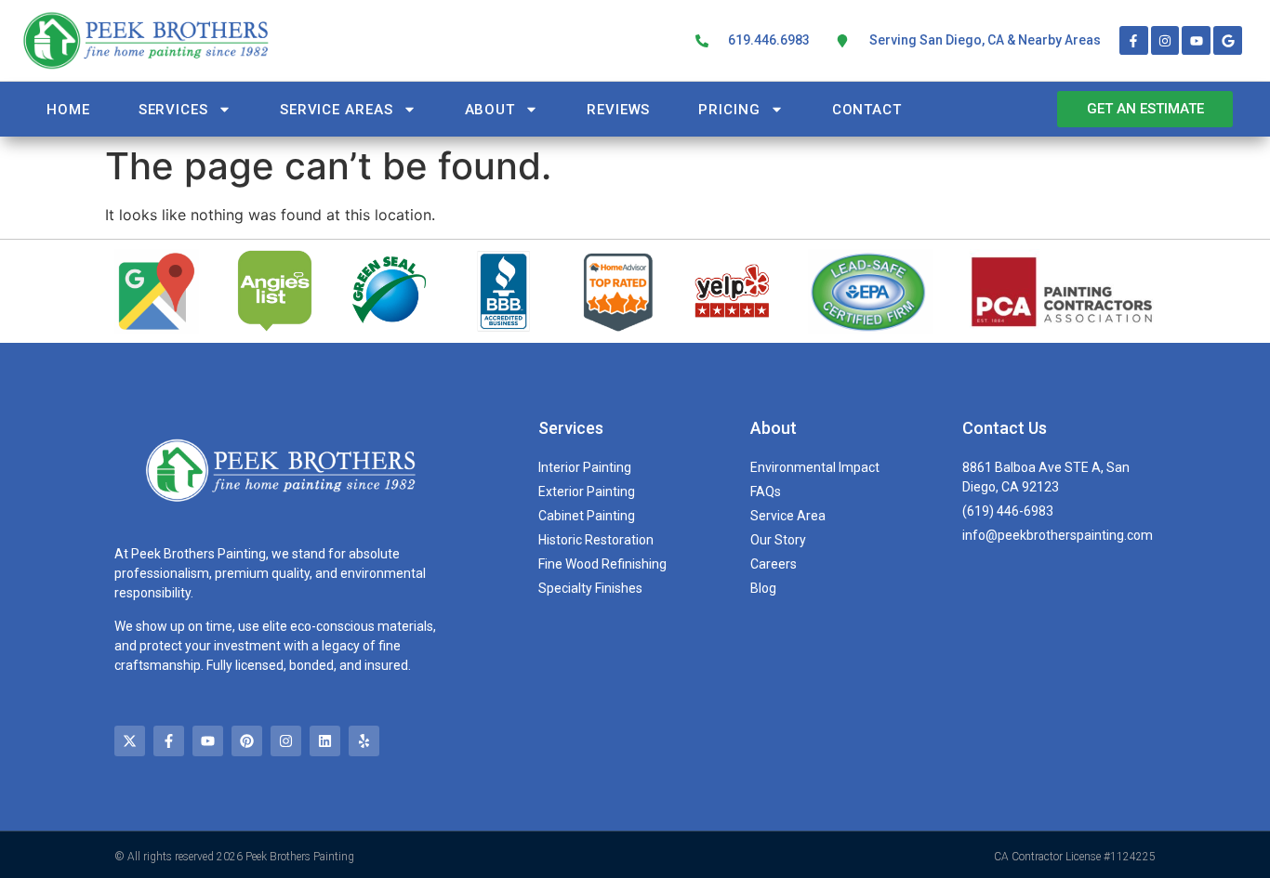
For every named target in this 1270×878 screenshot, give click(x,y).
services (173, 109)
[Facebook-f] (1133, 40)
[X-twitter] (129, 741)
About (490, 109)
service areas (336, 109)
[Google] (1227, 40)
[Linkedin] (325, 741)
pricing (729, 109)
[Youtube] (1196, 40)
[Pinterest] (247, 741)
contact (867, 109)
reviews (618, 109)
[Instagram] (1165, 40)
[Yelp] (364, 741)
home (68, 109)
